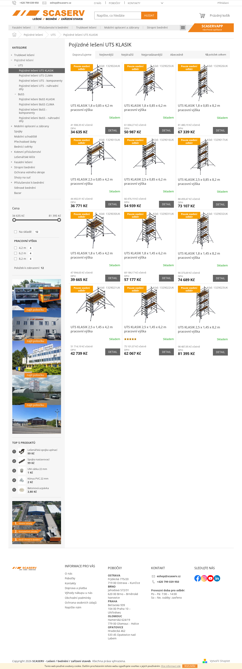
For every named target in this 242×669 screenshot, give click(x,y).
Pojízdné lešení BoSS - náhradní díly (39, 119)
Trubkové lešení (24, 55)
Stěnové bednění (25, 188)
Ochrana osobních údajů (81, 602)
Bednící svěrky (23, 146)
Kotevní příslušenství (27, 152)
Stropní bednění (24, 167)
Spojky (18, 131)
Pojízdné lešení (23, 60)
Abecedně (176, 54)
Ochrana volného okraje (29, 172)
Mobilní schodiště (25, 136)
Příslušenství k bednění (29, 182)
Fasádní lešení (23, 162)
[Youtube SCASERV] (210, 578)
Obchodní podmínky (78, 598)
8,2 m (25, 258)
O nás (97, 3)
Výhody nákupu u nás (78, 593)
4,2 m (25, 248)
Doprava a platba (76, 588)
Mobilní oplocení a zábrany (31, 126)
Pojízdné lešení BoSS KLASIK (37, 99)
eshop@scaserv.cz (169, 576)
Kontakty (134, 3)
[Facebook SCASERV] (197, 578)
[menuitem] (21, 27)
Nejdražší (127, 54)
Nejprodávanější (151, 54)
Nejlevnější (106, 54)
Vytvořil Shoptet (220, 661)
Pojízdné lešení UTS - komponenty (40, 80)
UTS (20, 65)
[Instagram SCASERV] (204, 578)
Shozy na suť (22, 177)
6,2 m (25, 253)
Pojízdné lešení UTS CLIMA (36, 75)
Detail (112, 130)
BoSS (21, 94)
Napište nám (73, 607)
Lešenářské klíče (24, 157)
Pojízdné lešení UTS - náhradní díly (38, 87)
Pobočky (114, 3)
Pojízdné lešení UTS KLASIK (36, 70)
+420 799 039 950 (168, 582)
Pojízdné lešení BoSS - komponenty (33, 111)
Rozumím (189, 666)
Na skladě (28, 232)
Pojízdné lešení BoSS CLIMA (36, 104)
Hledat (149, 15)
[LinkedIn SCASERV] (217, 578)
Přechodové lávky (25, 141)
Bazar (17, 193)
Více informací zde (171, 666)
